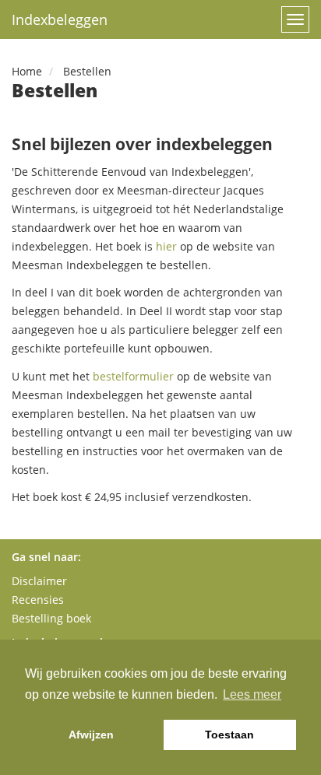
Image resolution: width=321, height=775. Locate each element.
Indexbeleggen (60, 19)
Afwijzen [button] (91, 734)
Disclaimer (39, 580)
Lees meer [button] (252, 694)
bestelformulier (133, 376)
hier (166, 246)
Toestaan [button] (229, 734)
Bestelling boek (51, 618)
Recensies (38, 599)
